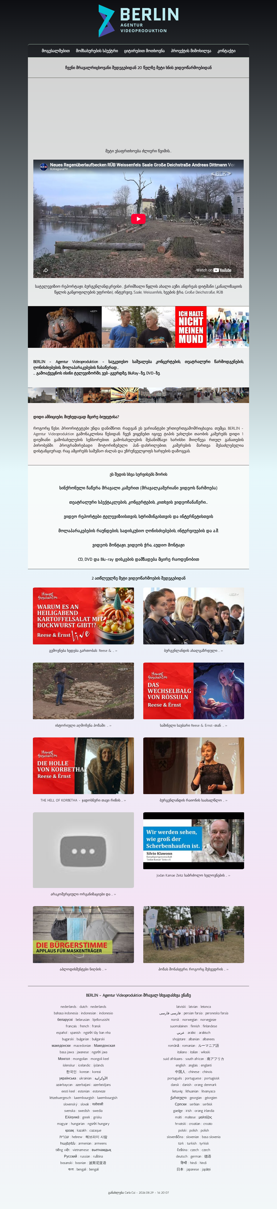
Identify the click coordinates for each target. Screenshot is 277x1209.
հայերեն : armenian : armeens (83, 1143)
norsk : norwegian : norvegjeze (193, 1020)
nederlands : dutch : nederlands (83, 1007)
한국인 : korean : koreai (83, 1072)
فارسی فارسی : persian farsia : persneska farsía (193, 1013)
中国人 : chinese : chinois (193, 1072)
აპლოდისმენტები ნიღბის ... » (83, 969)
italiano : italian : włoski (193, 1052)
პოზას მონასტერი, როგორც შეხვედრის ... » (193, 969)
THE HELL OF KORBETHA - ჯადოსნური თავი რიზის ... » (83, 800)
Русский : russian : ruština (83, 1156)
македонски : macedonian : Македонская (83, 1046)
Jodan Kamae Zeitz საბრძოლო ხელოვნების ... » (193, 875)
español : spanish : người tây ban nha (83, 1033)
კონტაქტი (226, 50)
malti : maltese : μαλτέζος (193, 1117)
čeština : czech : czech (193, 1150)
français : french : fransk (83, 1026)
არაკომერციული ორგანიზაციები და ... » (83, 894)
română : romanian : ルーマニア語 (193, 1046)
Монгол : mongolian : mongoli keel (83, 1059)
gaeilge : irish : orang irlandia (193, 1111)
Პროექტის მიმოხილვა (191, 50)
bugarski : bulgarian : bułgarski (83, 1039)
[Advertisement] (138, 115)
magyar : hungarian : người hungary (83, 1124)
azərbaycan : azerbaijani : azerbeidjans (83, 1085)
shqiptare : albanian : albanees (193, 1039)
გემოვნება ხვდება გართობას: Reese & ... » (83, 651)
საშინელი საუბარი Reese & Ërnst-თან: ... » (193, 725)
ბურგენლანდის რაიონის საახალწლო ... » (194, 800)
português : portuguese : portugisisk (193, 1078)
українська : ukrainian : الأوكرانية (83, 1078)
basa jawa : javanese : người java (83, 1052)
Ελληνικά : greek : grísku (83, 1117)
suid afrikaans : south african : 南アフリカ (193, 1059)
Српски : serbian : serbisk (194, 1104)
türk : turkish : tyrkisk (193, 1143)
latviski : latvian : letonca (193, 1007)
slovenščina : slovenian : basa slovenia (193, 1137)
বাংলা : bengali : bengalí (83, 1169)
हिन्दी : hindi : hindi (193, 1163)
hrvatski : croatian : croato (193, 1124)
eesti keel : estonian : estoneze (83, 1091)
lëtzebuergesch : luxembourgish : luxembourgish (83, 1098)
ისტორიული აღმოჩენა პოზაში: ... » (83, 725)
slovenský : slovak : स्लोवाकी (83, 1104)
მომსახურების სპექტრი (97, 50)
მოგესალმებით (56, 50)
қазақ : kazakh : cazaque (83, 1130)
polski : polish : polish (193, 1130)
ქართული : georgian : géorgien (193, 1098)
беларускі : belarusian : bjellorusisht (83, 1020)
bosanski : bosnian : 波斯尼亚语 (83, 1163)
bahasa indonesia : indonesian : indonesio (83, 1013)
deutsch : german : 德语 (193, 1156)
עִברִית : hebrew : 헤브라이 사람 (83, 1137)
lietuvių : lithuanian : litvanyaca (193, 1091)
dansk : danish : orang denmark (194, 1085)
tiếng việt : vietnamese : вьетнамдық (83, 1150)
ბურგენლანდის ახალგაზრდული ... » (193, 651)
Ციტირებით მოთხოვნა (144, 50)
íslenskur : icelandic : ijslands (83, 1065)
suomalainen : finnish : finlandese (193, 1026)
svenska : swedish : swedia (83, 1111)
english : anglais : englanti (194, 1065)
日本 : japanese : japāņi (194, 1169)
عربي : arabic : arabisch (193, 1033)
